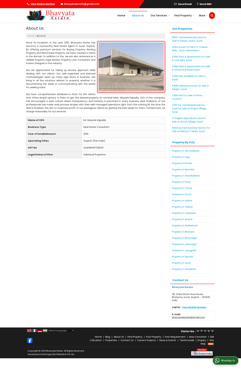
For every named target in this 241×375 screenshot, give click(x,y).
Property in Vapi (181, 157)
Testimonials (187, 340)
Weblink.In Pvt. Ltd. (65, 354)
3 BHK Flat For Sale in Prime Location (187, 97)
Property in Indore (182, 200)
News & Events (167, 340)
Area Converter (198, 336)
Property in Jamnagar (184, 244)
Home (121, 15)
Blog (107, 336)
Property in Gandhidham (186, 175)
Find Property (183, 15)
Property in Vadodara (184, 213)
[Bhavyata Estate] (50, 15)
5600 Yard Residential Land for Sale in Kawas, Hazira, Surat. (189, 39)
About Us (138, 15)
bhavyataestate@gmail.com (82, 4)
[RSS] (211, 343)
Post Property (153, 336)
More (202, 15)
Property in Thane (182, 188)
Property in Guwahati (184, 269)
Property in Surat (181, 263)
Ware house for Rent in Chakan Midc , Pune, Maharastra (190, 48)
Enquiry (202, 340)
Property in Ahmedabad (185, 150)
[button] (43, 4)
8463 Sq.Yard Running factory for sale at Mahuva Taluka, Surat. (191, 129)
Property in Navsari (182, 256)
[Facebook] (29, 340)
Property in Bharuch (183, 231)
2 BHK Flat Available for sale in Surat (188, 77)
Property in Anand (182, 219)
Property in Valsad (182, 206)
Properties (111, 340)
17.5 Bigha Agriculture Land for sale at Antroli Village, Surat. (189, 120)
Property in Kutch (182, 194)
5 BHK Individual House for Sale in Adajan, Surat (190, 87)
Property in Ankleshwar (185, 225)
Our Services (159, 15)
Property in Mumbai (183, 169)
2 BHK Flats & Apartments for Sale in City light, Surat (191, 58)
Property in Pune (181, 182)
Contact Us (126, 340)
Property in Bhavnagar (184, 238)
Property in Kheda (182, 163)
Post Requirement (175, 336)
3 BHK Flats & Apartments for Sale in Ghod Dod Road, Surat (191, 68)
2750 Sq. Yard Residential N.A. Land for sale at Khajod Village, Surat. (189, 108)
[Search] (212, 15)
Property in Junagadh (184, 250)
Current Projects (146, 340)
